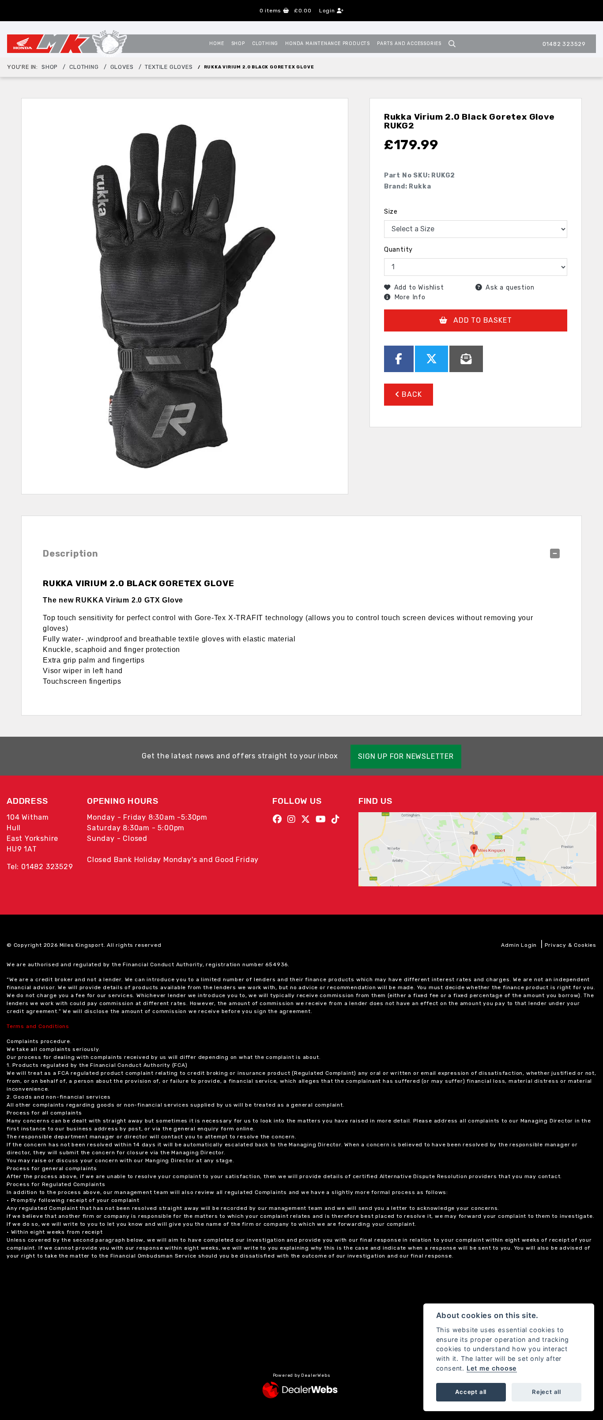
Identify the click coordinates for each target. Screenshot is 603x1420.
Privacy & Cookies (570, 945)
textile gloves (168, 67)
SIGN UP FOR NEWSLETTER (406, 756)
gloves (122, 67)
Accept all (470, 1391)
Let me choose (492, 1368)
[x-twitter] (308, 819)
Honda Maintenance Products (327, 43)
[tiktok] (338, 819)
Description (70, 553)
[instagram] (294, 819)
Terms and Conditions (38, 1026)
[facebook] (279, 819)
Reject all (546, 1391)
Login (328, 11)
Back (411, 394)
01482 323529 (564, 44)
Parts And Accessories (409, 43)
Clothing (265, 43)
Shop (238, 43)
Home (216, 43)
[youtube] (323, 819)
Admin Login (519, 945)
